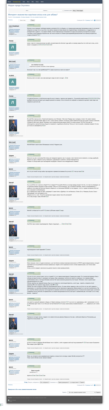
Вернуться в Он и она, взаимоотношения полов (22, 389)
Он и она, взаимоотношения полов (38, 17)
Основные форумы (25, 17)
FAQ (33, 1)
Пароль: (45, 10)
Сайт (24, 1)
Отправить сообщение (14, 31)
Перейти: (64, 392)
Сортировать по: (54, 382)
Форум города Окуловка (18, 5)
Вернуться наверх (99, 36)
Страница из (89, 20)
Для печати (100, 2)
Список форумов (16, 17)
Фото (28, 1)
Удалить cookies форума (95, 397)
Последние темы (16, 1)
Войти (42, 1)
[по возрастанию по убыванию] (77, 382)
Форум (9, 1)
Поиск (37, 1)
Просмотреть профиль (14, 30)
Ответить (10, 20)
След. (26, 382)
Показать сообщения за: (34, 382)
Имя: (27, 10)
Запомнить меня (68, 10)
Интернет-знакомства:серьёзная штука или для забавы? (33, 14)
